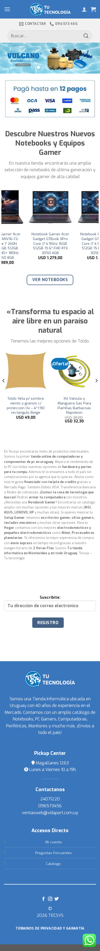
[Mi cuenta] (84, 9)
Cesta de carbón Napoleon (30, 400)
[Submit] (86, 36)
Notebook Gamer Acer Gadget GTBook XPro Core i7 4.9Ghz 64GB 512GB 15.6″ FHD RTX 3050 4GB (76, 243)
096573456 (50, 806)
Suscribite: (50, 597)
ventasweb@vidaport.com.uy (50, 812)
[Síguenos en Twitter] (56, 899)
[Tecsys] (50, 9)
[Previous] (3, 229)
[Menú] (7, 9)
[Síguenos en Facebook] (43, 899)
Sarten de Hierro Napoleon (79, 400)
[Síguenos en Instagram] (50, 899)
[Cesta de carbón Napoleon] (30, 371)
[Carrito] (93, 9)
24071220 (50, 799)
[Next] (96, 229)
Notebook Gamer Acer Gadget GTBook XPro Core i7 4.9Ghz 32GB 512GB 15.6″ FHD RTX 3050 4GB (27, 243)
